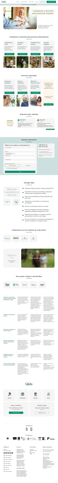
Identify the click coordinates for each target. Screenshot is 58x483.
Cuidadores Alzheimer (20, 454)
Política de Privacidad (46, 458)
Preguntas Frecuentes (33, 450)
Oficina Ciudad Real (8, 471)
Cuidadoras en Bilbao (20, 462)
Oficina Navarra (7, 461)
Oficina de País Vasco (8, 459)
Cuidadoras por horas (20, 450)
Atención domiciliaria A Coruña (22, 473)
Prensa (31, 453)
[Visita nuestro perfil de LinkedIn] (10, 453)
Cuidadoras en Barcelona (21, 460)
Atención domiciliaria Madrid (21, 470)
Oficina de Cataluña (8, 455)
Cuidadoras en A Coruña (21, 465)
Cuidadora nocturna (20, 452)
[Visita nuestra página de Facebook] (4, 453)
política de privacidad (13, 168)
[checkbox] (20, 166)
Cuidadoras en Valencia (20, 463)
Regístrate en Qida (42, 412)
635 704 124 (9, 450)
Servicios (17, 1)
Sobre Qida (31, 449)
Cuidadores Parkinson (20, 455)
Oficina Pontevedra (8, 465)
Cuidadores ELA (19, 458)
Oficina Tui (7, 467)
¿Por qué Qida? (31, 1)
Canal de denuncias (46, 460)
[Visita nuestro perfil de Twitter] (6, 453)
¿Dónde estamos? (24, 1)
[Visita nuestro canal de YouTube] (8, 453)
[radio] (12, 166)
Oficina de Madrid (8, 457)
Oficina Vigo (7, 469)
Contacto (4, 449)
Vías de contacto (48, 104)
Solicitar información (16, 412)
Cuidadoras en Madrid (20, 461)
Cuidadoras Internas (20, 449)
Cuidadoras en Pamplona (21, 464)
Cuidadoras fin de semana (21, 451)
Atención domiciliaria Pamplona (22, 474)
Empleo (37, 1)
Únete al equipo (32, 452)
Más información (9, 54)
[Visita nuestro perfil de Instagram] (12, 453)
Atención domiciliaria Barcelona (22, 471)
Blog (30, 451)
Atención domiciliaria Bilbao (21, 472)
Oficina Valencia (7, 463)
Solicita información (51, 1)
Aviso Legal (45, 459)
